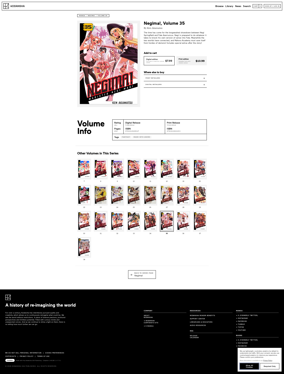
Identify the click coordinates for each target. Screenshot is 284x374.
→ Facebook (241, 321)
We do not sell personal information (23, 353)
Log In (277, 6)
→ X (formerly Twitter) (247, 315)
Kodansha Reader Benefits (202, 315)
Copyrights (10, 356)
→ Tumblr (240, 324)
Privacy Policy (26, 356)
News (238, 6)
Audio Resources (198, 325)
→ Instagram (242, 318)
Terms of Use (43, 356)
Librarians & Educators (201, 322)
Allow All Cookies (249, 366)
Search (247, 6)
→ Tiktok (240, 327)
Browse (219, 6)
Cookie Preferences (54, 353)
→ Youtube (241, 330)
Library (229, 6)
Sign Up (268, 6)
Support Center (197, 319)
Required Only (270, 366)
